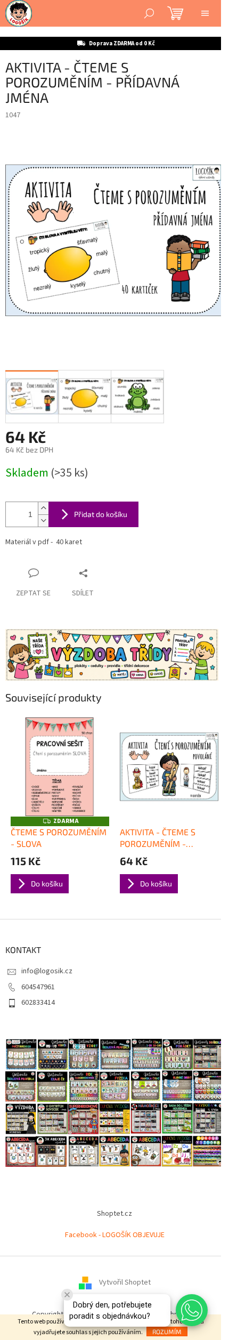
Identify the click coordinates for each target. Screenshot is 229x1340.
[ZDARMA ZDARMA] (60, 766)
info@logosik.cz (46, 971)
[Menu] (205, 13)
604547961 (38, 987)
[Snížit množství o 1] (43, 520)
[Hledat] (149, 13)
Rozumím (167, 1331)
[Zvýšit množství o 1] (43, 508)
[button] (192, 1310)
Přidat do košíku (100, 514)
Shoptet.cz (114, 1213)
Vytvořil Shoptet (125, 1282)
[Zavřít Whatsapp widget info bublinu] (67, 1295)
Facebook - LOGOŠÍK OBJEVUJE (115, 1235)
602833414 (38, 1002)
